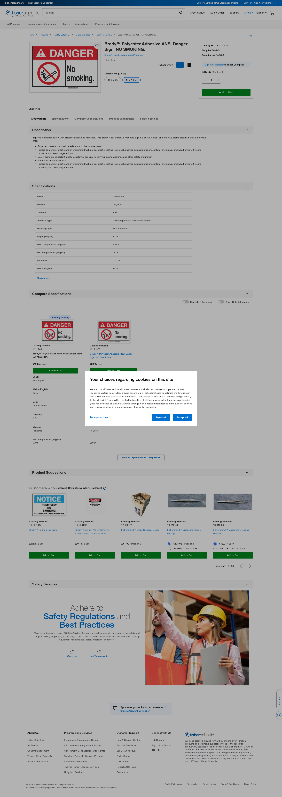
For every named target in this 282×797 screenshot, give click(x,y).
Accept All (182, 417)
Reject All (161, 417)
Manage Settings (99, 417)
